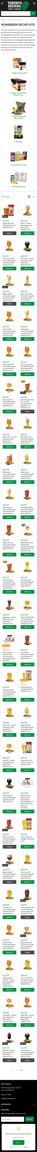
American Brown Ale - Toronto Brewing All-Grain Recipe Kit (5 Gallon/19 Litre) (27, 910)
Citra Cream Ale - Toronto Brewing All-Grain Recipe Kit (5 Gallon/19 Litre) (27, 875)
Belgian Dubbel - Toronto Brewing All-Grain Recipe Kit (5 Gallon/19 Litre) (9, 875)
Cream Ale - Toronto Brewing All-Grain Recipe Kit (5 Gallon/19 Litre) (9, 728)
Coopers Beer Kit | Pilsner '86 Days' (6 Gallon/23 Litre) (27, 762)
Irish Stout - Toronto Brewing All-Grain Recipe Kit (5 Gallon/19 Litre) (27, 262)
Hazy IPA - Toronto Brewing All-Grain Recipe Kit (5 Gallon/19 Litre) (9, 763)
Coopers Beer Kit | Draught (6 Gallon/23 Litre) (27, 839)
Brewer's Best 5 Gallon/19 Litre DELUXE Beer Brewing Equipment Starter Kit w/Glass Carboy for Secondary (27, 802)
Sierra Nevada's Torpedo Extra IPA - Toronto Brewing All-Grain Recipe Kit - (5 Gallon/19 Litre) (9, 584)
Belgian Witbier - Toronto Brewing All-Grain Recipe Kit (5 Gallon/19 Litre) (9, 297)
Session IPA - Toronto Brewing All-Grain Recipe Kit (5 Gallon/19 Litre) (9, 440)
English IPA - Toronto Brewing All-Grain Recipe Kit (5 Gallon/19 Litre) (27, 1018)
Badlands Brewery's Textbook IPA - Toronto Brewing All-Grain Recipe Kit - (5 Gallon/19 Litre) (27, 547)
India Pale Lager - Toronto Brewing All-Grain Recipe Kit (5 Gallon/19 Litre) (27, 583)
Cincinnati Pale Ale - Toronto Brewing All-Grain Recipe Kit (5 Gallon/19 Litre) (27, 367)
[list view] (33, 196)
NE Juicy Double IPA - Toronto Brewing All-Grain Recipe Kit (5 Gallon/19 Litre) (27, 620)
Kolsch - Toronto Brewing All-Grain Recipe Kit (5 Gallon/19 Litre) (26, 226)
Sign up (29, 1119)
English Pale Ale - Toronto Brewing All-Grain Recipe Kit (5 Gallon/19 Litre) (9, 546)
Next (21, 1070)
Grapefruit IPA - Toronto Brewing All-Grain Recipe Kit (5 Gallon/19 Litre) (9, 946)
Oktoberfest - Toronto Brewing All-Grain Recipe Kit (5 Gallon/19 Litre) (9, 475)
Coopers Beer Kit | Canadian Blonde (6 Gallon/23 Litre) (27, 689)
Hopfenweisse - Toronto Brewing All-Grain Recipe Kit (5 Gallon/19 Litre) (9, 510)
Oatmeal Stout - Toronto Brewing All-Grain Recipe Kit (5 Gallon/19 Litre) (9, 799)
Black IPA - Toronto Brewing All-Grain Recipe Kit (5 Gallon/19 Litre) (9, 1053)
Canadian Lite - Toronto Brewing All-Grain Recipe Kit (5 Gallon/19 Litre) (9, 910)
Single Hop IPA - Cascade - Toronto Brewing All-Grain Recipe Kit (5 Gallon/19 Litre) (8, 982)
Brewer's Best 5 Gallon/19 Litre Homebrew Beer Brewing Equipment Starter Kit (9, 657)
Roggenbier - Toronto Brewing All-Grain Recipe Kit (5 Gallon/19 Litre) (9, 620)
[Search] (33, 13)
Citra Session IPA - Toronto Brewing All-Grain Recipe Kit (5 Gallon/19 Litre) (9, 367)
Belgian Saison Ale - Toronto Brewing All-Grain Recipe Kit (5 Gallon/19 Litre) (27, 946)
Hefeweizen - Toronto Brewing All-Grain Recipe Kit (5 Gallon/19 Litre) (27, 332)
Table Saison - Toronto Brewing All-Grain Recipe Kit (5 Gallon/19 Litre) (27, 475)
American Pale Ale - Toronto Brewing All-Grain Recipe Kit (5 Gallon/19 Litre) (9, 262)
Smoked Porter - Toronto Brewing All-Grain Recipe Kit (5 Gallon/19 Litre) (27, 1053)
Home (3, 20)
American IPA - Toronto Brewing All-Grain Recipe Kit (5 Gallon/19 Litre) (9, 332)
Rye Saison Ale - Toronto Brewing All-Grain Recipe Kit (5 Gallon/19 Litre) (9, 403)
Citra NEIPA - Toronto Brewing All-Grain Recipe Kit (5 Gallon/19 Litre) (9, 1018)
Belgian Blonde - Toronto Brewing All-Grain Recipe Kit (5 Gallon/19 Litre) (27, 728)
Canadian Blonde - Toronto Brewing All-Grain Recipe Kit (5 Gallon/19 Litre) (9, 693)
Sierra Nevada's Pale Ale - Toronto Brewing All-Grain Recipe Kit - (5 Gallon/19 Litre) (27, 404)
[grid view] (29, 196)
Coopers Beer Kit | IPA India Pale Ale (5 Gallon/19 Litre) (9, 225)
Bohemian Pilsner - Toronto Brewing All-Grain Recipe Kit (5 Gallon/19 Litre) (27, 297)
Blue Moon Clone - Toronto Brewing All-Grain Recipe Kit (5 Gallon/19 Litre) (27, 440)
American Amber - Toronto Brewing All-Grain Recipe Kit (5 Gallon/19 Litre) (9, 840)
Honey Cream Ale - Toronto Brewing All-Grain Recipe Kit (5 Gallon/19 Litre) (27, 981)
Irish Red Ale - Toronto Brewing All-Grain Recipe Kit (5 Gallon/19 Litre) (27, 655)
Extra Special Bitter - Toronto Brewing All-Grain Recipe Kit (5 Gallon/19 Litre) (27, 510)
